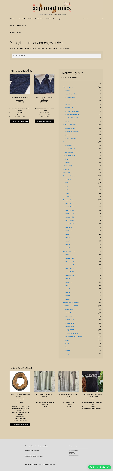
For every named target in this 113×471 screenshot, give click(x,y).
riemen (67, 104)
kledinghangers (70, 97)
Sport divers (66, 172)
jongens (67, 159)
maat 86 (67, 241)
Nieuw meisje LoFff (68, 152)
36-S (66, 183)
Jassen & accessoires (69, 125)
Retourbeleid (71, 452)
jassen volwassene (70, 138)
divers (67, 343)
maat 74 (67, 234)
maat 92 (67, 244)
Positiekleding (67, 166)
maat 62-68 (68, 231)
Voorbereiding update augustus (72, 337)
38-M (66, 186)
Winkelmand (50, 19)
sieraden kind (69, 107)
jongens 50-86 (69, 319)
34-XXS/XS (68, 179)
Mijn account (39, 19)
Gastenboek (21, 19)
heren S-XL (68, 316)
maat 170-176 (69, 224)
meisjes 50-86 (69, 326)
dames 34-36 (69, 309)
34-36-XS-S (68, 145)
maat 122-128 (69, 210)
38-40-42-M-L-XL (70, 148)
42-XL (67, 193)
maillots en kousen (71, 101)
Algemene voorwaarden (73, 450)
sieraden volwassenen (72, 111)
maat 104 (68, 203)
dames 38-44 (69, 313)
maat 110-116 (69, 207)
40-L (66, 190)
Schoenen (66, 169)
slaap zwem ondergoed (72, 114)
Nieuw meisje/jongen (69, 155)
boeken (67, 90)
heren (67, 347)
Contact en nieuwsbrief (17, 25)
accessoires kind (70, 128)
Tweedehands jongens (69, 200)
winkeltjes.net (52, 464)
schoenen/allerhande (71, 333)
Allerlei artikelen (68, 87)
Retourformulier (72, 453)
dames (67, 340)
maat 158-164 (69, 220)
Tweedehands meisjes (69, 251)
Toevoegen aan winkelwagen (20, 121)
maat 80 (67, 237)
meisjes (67, 162)
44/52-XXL (68, 196)
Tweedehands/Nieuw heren (71, 302)
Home (13, 32)
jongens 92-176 (70, 323)
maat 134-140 (69, 213)
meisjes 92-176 (69, 330)
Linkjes (59, 19)
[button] (99, 467)
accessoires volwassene (72, 131)
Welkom (12, 19)
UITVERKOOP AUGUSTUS (70, 306)
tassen (67, 121)
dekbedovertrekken (71, 94)
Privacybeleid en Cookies (73, 455)
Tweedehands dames (69, 176)
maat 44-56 (68, 227)
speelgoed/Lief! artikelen (73, 118)
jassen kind (68, 135)
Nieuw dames (67, 142)
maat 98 (67, 248)
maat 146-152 (69, 217)
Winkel (30, 19)
